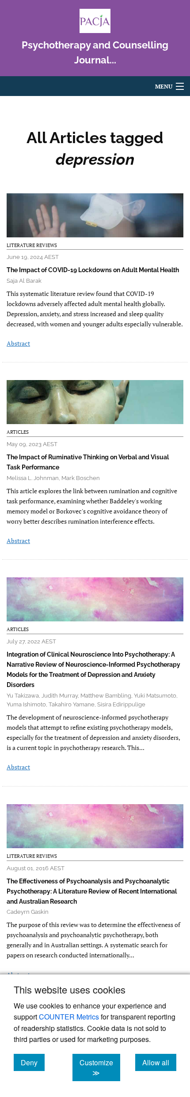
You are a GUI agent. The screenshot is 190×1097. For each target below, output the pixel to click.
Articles (18, 432)
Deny (33, 1062)
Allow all (159, 1062)
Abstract (18, 343)
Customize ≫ (100, 1067)
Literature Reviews (32, 245)
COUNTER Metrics (69, 1017)
